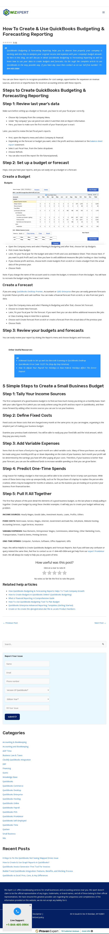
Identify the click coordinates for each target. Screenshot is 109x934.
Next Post (100, 622)
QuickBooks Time (10, 825)
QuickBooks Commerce (13, 785)
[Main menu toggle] (103, 12)
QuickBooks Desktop (12, 790)
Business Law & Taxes (12, 755)
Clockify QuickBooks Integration (17, 759)
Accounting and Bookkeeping (15, 746)
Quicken (6, 829)
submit (11, 717)
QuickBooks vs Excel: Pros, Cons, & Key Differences (25, 875)
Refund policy (38, 917)
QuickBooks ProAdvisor (13, 816)
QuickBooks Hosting (12, 798)
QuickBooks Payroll (11, 807)
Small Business (9, 833)
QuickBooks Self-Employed (14, 820)
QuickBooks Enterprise (13, 794)
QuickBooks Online (11, 803)
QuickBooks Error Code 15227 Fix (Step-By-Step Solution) (44, 364)
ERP (4, 764)
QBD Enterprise (64, 291)
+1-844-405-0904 (17, 924)
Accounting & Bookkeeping (15, 742)
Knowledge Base (10, 777)
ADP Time (7, 751)
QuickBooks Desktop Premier (30, 291)
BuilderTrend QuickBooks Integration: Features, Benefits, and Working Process (38, 871)
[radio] (44, 573)
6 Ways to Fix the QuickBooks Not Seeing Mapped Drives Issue (30, 858)
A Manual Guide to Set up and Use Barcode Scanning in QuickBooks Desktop (52, 360)
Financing (7, 768)
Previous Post (10, 622)
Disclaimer (37, 914)
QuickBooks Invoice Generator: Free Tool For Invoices (26, 866)
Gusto (5, 772)
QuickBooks (12, 65)
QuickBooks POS (10, 812)
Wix (4, 838)
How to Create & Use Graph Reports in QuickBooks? (26, 862)
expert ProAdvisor (96, 551)
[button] (30, 905)
